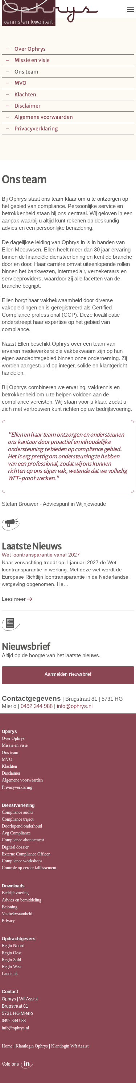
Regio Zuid (11, 959)
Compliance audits (17, 812)
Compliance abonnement (23, 839)
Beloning (9, 906)
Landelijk (10, 973)
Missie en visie (32, 60)
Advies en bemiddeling (21, 900)
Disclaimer (28, 106)
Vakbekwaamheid (17, 913)
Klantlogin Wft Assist (69, 1046)
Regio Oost (11, 952)
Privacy (8, 920)
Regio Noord (13, 945)
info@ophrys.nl (74, 706)
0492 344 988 (37, 706)
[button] (130, 9)
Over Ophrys (30, 49)
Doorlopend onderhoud (22, 826)
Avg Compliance (16, 833)
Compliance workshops (22, 860)
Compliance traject (17, 819)
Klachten (25, 94)
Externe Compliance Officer (26, 854)
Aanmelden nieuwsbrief (68, 674)
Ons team (26, 71)
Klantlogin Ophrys (32, 1046)
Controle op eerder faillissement (29, 867)
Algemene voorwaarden (44, 117)
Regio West (11, 966)
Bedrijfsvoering (15, 892)
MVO (20, 83)
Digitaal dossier (15, 847)
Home (7, 1046)
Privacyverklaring (36, 128)
